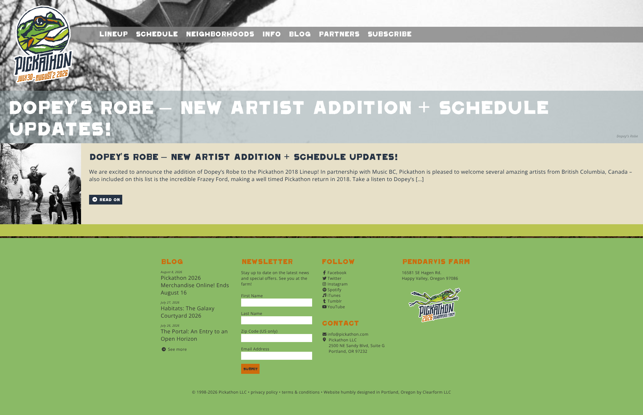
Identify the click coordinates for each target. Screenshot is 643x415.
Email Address (255, 349)
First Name (252, 296)
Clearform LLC (437, 392)
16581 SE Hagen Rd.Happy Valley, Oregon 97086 (430, 275)
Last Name (251, 313)
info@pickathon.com (348, 334)
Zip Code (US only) (259, 331)
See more (177, 349)
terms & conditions (300, 392)
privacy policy (264, 392)
